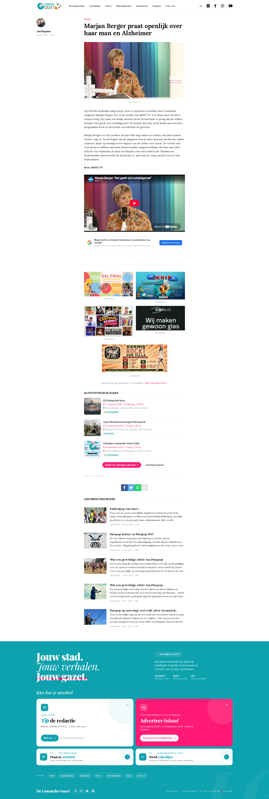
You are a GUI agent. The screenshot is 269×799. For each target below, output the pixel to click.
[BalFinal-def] (108, 284)
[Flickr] (93, 791)
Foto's (108, 6)
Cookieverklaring (189, 791)
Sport (129, 776)
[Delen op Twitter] (131, 487)
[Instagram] (81, 791)
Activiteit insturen (154, 465)
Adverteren (142, 6)
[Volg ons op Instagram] (222, 6)
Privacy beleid (172, 791)
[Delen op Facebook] (124, 487)
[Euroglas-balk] (160, 318)
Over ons (170, 6)
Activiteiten (95, 6)
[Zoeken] (201, 6)
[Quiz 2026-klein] (160, 285)
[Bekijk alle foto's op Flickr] (208, 6)
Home (51, 776)
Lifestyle (156, 6)
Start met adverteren (156, 383)
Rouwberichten (77, 6)
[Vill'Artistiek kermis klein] (134, 358)
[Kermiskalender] (108, 321)
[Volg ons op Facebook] (215, 6)
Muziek (87, 19)
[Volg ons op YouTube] (231, 6)
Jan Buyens (43, 31)
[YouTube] (87, 791)
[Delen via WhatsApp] (137, 487)
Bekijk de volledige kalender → (122, 465)
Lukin (230, 791)
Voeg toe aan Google (170, 243)
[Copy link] (144, 487)
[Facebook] (75, 791)
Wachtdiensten (124, 6)
